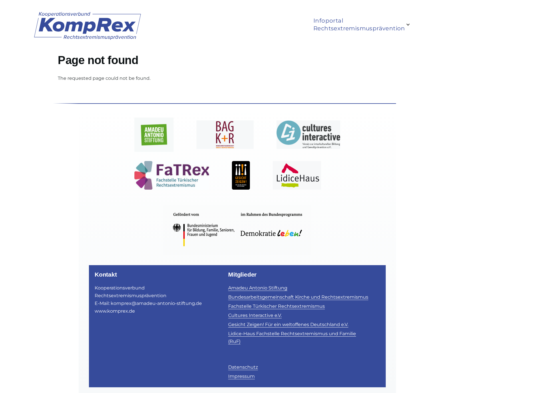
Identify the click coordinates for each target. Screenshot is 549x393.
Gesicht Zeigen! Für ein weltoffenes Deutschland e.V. (288, 324)
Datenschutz (243, 367)
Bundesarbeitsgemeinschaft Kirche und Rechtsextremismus (298, 297)
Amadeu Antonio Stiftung (257, 288)
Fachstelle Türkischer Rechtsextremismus (276, 306)
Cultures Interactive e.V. (255, 315)
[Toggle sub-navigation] (411, 25)
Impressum (241, 376)
